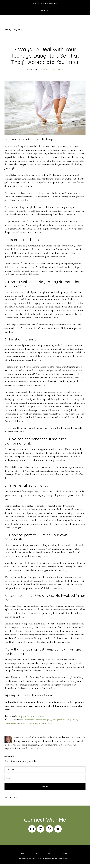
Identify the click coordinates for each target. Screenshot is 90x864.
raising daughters (24, 723)
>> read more (35, 748)
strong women (39, 723)
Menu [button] (46, 11)
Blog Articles (24, 716)
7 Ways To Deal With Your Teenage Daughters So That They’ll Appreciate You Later (45, 55)
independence (10, 723)
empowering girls (42, 719)
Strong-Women (37, 716)
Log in (70, 858)
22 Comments (59, 69)
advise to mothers (26, 719)
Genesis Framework (50, 858)
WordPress (63, 858)
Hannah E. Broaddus (45, 3)
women (49, 723)
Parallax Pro (36, 858)
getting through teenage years (64, 719)
